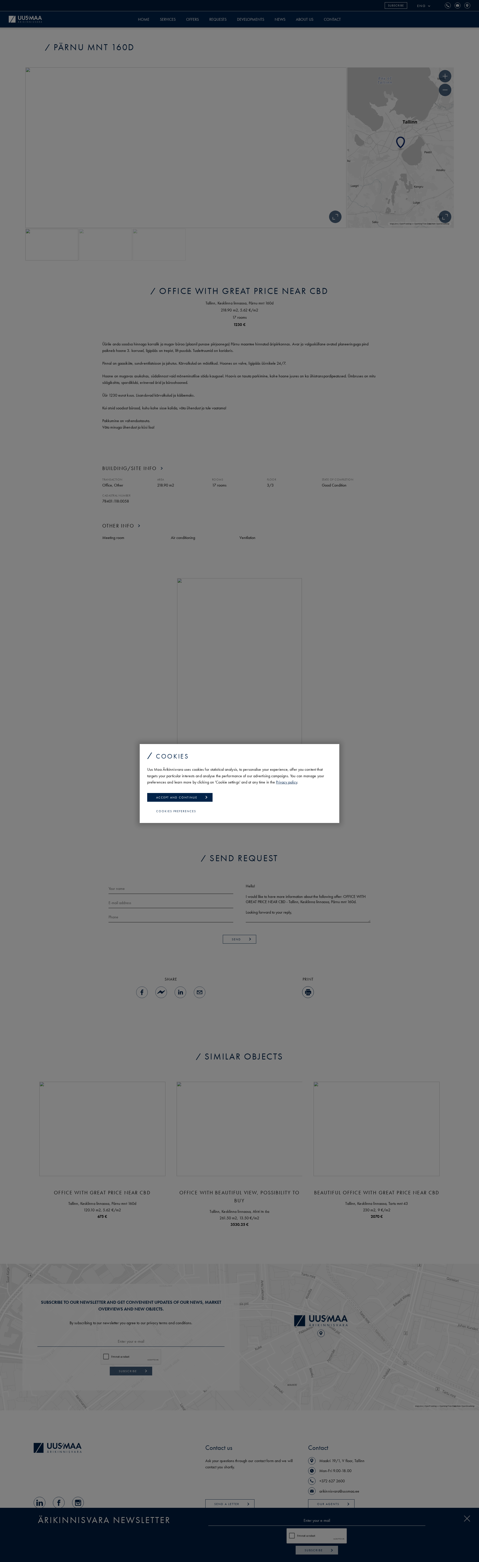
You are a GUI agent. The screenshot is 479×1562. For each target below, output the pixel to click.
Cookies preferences (176, 811)
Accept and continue (176, 797)
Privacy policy (286, 782)
